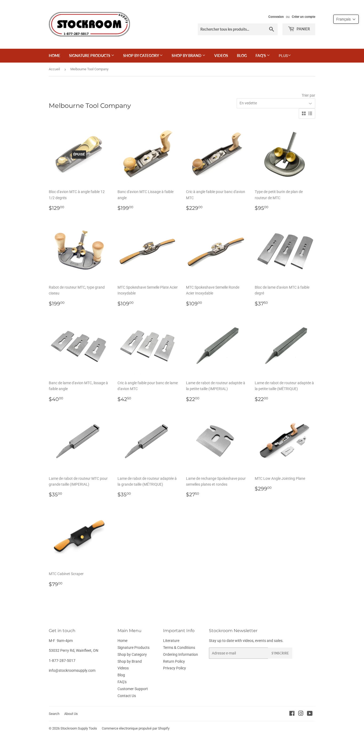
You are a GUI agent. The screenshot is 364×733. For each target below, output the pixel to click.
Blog (242, 55)
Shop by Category (141, 55)
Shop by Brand (187, 55)
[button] (346, 19)
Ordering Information (180, 654)
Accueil (54, 69)
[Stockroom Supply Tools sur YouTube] (310, 714)
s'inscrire (280, 653)
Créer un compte (303, 17)
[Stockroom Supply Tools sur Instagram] (301, 714)
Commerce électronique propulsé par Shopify (135, 728)
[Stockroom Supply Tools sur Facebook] (292, 714)
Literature (171, 640)
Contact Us (127, 696)
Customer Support (133, 689)
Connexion (276, 17)
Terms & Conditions (179, 647)
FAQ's (261, 55)
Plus (283, 56)
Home (54, 55)
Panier (303, 29)
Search (54, 714)
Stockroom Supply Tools (78, 728)
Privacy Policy (174, 668)
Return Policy (174, 661)
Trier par (308, 95)
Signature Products (90, 55)
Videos (221, 55)
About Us (71, 714)
